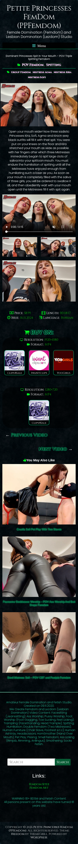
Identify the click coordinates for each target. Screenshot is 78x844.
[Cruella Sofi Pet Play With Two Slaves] (39, 466)
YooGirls (63, 373)
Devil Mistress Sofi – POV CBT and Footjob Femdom (39, 677)
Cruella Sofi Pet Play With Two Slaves (39, 529)
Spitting (53, 65)
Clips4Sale (14, 373)
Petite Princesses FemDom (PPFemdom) (39, 17)
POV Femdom (33, 65)
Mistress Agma (42, 72)
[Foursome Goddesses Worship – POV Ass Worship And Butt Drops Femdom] (39, 538)
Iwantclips (39, 373)
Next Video (56, 449)
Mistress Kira (62, 72)
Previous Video (26, 435)
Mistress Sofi (37, 77)
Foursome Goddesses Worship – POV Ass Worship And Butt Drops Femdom (39, 603)
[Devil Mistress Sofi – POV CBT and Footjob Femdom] (39, 614)
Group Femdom (21, 72)
